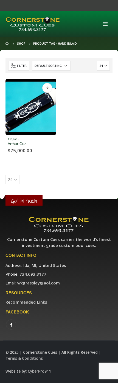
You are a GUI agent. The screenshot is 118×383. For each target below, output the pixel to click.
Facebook (11, 324)
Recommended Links (26, 302)
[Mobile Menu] (107, 24)
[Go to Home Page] (7, 44)
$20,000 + (13, 139)
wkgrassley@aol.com (38, 283)
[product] (30, 107)
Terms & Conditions (24, 358)
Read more (47, 88)
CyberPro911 (39, 371)
